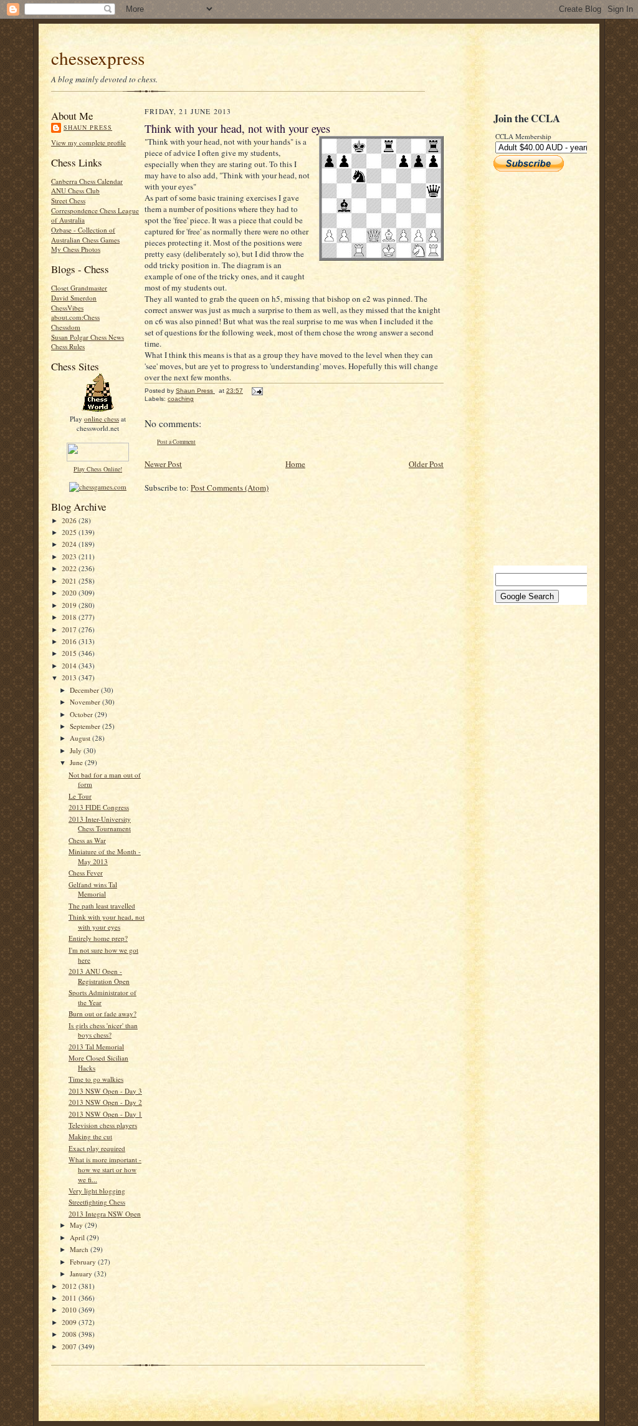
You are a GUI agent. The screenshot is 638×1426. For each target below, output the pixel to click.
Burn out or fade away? (102, 1013)
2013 (70, 677)
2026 (70, 520)
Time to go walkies (96, 1079)
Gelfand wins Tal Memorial (93, 889)
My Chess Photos (75, 249)
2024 (70, 544)
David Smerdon (74, 297)
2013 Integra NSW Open (105, 1213)
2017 (70, 629)
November (86, 701)
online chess (101, 418)
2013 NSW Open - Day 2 (105, 1102)
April (78, 1237)
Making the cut (90, 1136)
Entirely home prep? (98, 938)
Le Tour (80, 796)
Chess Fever (86, 872)
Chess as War (87, 840)
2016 (70, 641)
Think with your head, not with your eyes (107, 922)
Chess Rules (68, 346)
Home (295, 464)
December (85, 690)
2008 (70, 1334)
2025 (70, 532)
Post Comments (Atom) (230, 487)
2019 (70, 605)
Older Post (426, 464)
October (82, 714)
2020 (70, 592)
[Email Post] (257, 390)
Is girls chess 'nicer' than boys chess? (103, 1030)
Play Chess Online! (98, 469)
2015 (70, 653)
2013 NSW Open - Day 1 (105, 1114)
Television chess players (103, 1125)
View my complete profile (88, 142)
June (77, 762)
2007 (70, 1346)
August (81, 738)
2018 (70, 617)
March (80, 1249)
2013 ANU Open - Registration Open (99, 976)
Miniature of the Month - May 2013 (105, 856)
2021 (70, 580)
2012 (70, 1286)
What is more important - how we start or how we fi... (105, 1169)
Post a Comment (176, 442)
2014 (70, 665)
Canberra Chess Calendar (87, 181)
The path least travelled (102, 905)
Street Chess (68, 200)
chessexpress (98, 58)
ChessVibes (67, 307)
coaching (181, 398)
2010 (70, 1309)
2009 (70, 1322)
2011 (70, 1298)
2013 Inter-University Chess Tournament (100, 824)
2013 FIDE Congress (99, 807)
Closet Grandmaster (79, 287)
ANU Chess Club (75, 190)
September (86, 726)
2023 (70, 556)
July (76, 750)
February (84, 1261)
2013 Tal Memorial (96, 1046)
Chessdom (65, 327)
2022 (70, 568)
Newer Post (163, 464)
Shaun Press (88, 127)
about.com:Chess (75, 317)
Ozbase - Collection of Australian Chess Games (85, 234)
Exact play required (97, 1148)
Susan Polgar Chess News (87, 337)
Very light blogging (97, 1190)
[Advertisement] (530, 368)
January (82, 1273)
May (77, 1225)
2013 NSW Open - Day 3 (105, 1091)
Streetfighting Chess (97, 1202)
